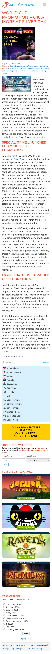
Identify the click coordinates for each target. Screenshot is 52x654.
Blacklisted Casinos (15, 416)
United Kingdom (14, 372)
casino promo (11, 68)
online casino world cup (29, 71)
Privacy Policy (14, 649)
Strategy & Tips (13, 412)
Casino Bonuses (16, 66)
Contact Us (25, 649)
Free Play (11, 392)
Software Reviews (14, 404)
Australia (10, 380)
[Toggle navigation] (44, 4)
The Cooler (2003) (14, 604)
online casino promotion (11, 71)
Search (46, 362)
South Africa (12, 384)
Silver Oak (19, 159)
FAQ (5, 649)
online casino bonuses (25, 68)
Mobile (9, 396)
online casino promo (42, 68)
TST (38, 250)
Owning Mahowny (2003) (17, 621)
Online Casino (42, 66)
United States (13, 368)
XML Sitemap (37, 649)
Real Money (12, 388)
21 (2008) (10, 624)
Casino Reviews (13, 400)
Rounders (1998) (13, 607)
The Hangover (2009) (15, 629)
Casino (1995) (12, 610)
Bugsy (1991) (11, 613)
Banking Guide (13, 408)
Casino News (12, 420)
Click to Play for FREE (26, 499)
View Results (26, 639)
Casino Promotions (30, 66)
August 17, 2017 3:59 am (11, 64)
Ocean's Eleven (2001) (15, 615)
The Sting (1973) (13, 627)
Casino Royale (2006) (15, 618)
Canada (10, 376)
